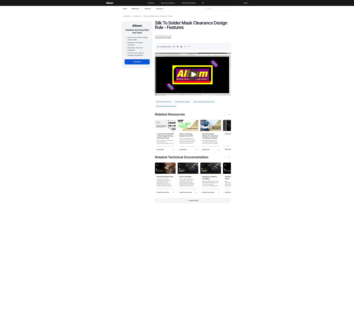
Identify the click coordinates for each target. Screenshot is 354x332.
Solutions (151, 3)
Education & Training (188, 3)
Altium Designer (137, 16)
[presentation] (229, 114)
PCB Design (135, 9)
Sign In (246, 3)
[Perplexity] (177, 46)
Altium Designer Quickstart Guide (203, 101)
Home (125, 8)
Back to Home (194, 200)
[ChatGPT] (173, 46)
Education (159, 9)
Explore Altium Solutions (163, 101)
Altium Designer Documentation (166, 106)
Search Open (203, 3)
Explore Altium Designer (182, 101)
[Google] (185, 46)
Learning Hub (126, 16)
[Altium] (110, 3)
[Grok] (188, 46)
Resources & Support (168, 3)
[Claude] (181, 46)
